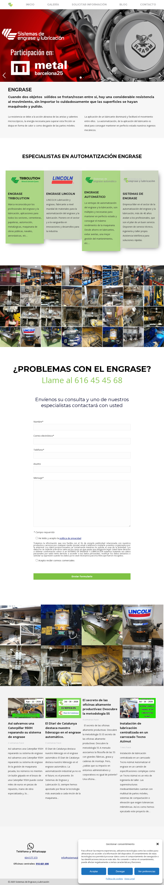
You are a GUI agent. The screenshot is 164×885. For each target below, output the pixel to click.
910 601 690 (42, 863)
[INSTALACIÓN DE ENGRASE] (51, 316)
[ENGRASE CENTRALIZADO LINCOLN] (72, 337)
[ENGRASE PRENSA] (154, 296)
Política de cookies (114, 878)
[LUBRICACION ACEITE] (10, 337)
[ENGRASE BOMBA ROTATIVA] (113, 316)
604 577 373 (31, 857)
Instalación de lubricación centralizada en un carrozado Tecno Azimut (134, 732)
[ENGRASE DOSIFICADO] (51, 296)
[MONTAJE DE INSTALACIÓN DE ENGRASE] (133, 296)
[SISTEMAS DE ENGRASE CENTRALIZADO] (10, 275)
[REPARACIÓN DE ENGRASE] (72, 316)
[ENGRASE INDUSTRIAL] (133, 316)
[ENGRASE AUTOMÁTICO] (10, 296)
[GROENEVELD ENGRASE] (92, 296)
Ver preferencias (146, 871)
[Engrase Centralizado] (154, 337)
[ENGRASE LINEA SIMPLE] (92, 337)
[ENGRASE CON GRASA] (30, 296)
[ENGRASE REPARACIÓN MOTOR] (10, 316)
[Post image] (20, 625)
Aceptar (94, 871)
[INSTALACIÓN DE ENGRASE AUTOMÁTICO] (113, 296)
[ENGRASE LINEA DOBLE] (154, 316)
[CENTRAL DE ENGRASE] (51, 337)
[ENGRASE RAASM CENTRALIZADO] (113, 337)
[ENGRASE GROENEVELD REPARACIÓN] (72, 296)
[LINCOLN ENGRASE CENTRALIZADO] (30, 337)
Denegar (120, 871)
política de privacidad (70, 538)
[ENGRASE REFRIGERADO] (133, 337)
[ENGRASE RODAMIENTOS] (30, 316)
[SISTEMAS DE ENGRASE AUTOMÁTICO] (92, 316)
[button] (157, 844)
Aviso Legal (129, 878)
